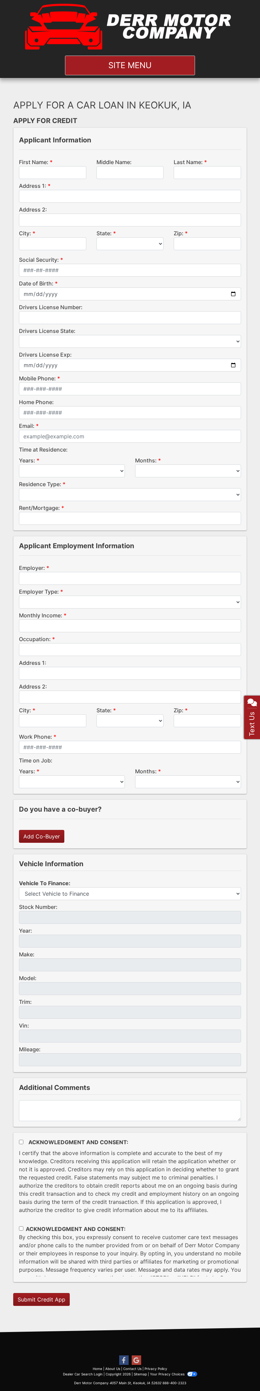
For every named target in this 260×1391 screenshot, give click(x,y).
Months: (146, 460)
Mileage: (30, 1049)
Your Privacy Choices (168, 1374)
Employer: (32, 567)
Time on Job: (35, 760)
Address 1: (32, 185)
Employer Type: (39, 591)
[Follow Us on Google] (136, 1360)
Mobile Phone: (37, 378)
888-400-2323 (174, 1383)
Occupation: (35, 639)
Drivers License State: (47, 330)
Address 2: (33, 209)
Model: (28, 978)
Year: (25, 930)
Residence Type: (40, 484)
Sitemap (140, 1374)
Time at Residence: (43, 449)
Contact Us (132, 1369)
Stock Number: (38, 906)
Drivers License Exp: (45, 354)
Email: (27, 425)
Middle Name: (114, 162)
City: (25, 233)
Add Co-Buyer (41, 836)
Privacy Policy (156, 1369)
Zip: (178, 233)
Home (97, 1369)
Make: (27, 954)
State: (104, 233)
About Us (112, 1369)
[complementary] (239, 1370)
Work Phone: (35, 736)
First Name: (33, 162)
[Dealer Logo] (130, 26)
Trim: (25, 1001)
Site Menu (130, 65)
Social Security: (39, 259)
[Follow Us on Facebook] (124, 1360)
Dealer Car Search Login (83, 1374)
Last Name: (188, 162)
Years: (27, 460)
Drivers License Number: (51, 307)
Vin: (24, 1025)
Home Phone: (36, 402)
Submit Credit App (41, 1299)
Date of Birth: (36, 283)
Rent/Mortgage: (39, 507)
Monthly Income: (40, 615)
